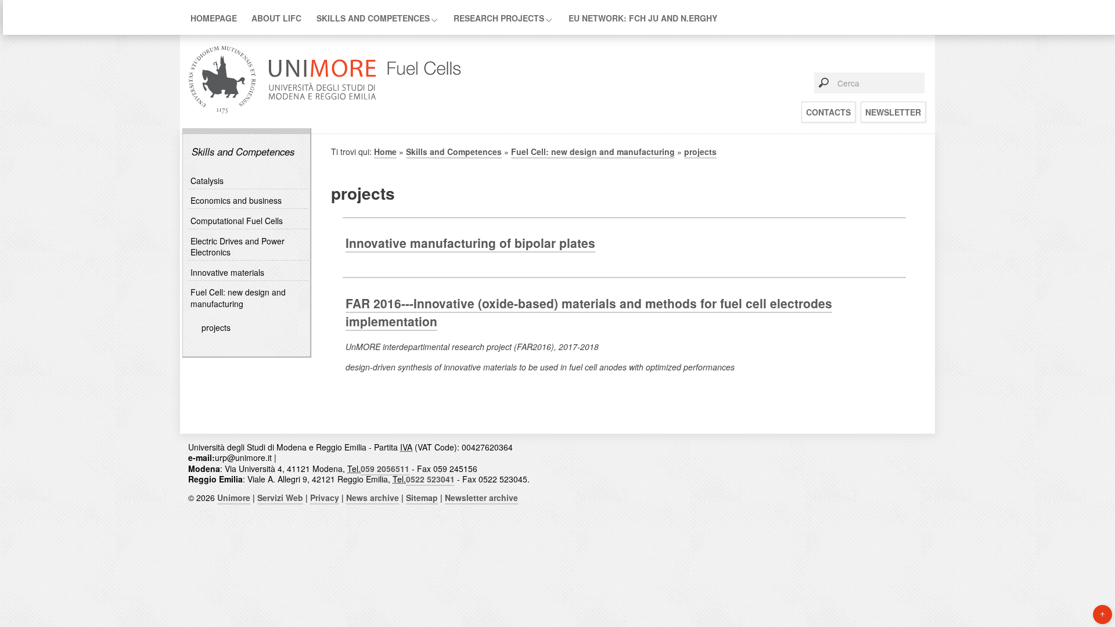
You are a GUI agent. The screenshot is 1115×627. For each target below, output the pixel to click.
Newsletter (893, 112)
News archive (372, 497)
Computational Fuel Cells (236, 220)
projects (216, 327)
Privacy (324, 497)
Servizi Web (280, 497)
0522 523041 (430, 479)
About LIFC (276, 18)
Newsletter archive (481, 497)
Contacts (828, 112)
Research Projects (499, 18)
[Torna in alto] (1102, 614)
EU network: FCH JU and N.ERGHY (643, 18)
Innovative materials (227, 272)
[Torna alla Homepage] (422, 112)
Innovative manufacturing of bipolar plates (470, 242)
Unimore (233, 497)
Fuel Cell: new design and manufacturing (238, 297)
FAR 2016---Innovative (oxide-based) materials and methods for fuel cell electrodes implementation (589, 312)
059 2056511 (385, 468)
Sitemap (422, 497)
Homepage (213, 18)
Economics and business (236, 200)
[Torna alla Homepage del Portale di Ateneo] (282, 112)
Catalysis (207, 180)
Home (385, 151)
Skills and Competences (373, 18)
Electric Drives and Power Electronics (237, 246)
